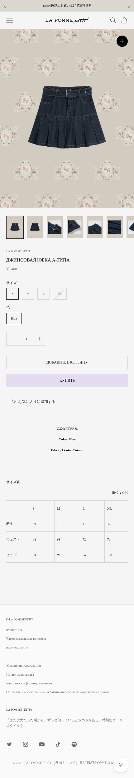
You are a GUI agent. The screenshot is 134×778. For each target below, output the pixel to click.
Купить (67, 380)
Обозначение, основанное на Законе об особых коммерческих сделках (58, 692)
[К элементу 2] (35, 227)
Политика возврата (20, 674)
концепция (14, 630)
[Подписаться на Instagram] (25, 744)
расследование (17, 647)
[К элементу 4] (75, 227)
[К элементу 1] (15, 227)
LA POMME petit (18, 251)
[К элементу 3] (55, 227)
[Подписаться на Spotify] (74, 744)
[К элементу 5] (94, 227)
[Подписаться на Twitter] (9, 744)
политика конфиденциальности (29, 683)
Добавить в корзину (67, 362)
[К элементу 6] (114, 227)
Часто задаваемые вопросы (26, 638)
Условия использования (23, 665)
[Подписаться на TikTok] (58, 744)
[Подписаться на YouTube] (42, 744)
